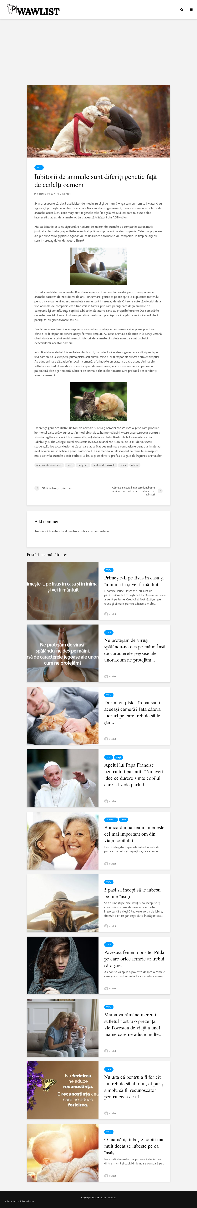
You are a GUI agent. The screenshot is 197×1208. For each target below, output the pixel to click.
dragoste (83, 465)
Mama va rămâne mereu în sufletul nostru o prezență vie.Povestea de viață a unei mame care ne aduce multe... (133, 1024)
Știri (108, 757)
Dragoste (111, 819)
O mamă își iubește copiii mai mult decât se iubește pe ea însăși (134, 1146)
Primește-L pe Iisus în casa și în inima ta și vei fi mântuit (134, 580)
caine (70, 465)
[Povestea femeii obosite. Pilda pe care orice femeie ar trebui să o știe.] (62, 965)
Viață (39, 167)
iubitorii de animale (104, 465)
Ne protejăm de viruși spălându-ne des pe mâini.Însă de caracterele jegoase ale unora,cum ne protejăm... (134, 650)
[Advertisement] (98, 52)
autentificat (59, 531)
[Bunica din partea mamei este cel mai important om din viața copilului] (62, 840)
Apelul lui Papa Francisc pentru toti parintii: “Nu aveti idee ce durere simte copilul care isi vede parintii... (133, 774)
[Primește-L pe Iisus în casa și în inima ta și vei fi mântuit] (62, 591)
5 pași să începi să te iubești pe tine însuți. (132, 892)
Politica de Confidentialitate (19, 1201)
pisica (123, 465)
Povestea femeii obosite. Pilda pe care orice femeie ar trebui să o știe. (134, 958)
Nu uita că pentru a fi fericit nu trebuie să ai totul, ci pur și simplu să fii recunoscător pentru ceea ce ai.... (134, 1087)
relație (135, 465)
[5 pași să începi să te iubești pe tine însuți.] (62, 903)
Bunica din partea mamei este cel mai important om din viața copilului (134, 834)
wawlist (112, 614)
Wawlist (112, 1197)
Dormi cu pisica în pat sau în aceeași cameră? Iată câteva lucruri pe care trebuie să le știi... (133, 712)
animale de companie (49, 465)
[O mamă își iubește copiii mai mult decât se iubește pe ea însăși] (62, 1152)
